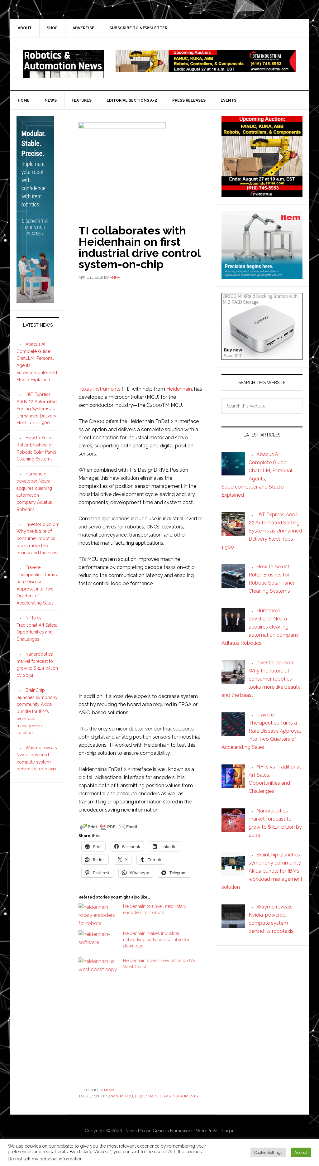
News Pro (135, 1130)
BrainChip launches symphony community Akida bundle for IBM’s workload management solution (37, 711)
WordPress (207, 1130)
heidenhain (146, 1096)
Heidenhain (179, 389)
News (109, 1090)
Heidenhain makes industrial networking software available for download (156, 939)
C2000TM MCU (119, 1096)
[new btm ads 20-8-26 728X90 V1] (206, 69)
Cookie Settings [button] (268, 1152)
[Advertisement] (140, 332)
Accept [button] (300, 1152)
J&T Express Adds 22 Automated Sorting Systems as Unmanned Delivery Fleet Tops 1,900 (37, 408)
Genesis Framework (173, 1130)
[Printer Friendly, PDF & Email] (109, 826)
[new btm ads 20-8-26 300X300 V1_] (261, 194)
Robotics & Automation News (63, 64)
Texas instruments (178, 1096)
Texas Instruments (100, 389)
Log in (228, 1130)
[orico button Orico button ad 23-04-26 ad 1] (261, 357)
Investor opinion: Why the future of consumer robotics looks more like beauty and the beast (38, 538)
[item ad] (261, 276)
